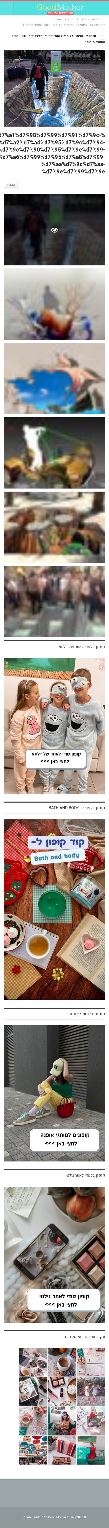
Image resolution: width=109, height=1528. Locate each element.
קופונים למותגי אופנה (86, 1014)
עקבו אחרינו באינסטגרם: (84, 1337)
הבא (11, 184)
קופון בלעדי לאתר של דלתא (82, 647)
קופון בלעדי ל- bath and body (77, 808)
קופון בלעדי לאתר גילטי (85, 1175)
